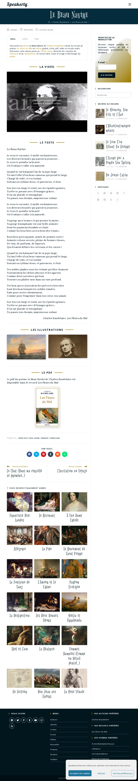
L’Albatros (96, 749)
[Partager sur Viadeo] (117, 199)
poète (12, 56)
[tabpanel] (47, 51)
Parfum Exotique (74, 584)
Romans (54, 754)
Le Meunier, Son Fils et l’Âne (117, 112)
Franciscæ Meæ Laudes (20, 518)
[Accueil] (49, 22)
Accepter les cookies (80, 773)
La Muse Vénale (74, 691)
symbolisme (55, 438)
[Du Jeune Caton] (100, 176)
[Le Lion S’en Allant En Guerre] (100, 145)
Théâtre (53, 759)
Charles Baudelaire (55, 45)
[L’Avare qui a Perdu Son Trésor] (100, 161)
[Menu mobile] (129, 4)
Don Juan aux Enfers (47, 694)
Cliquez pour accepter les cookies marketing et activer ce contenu (47, 102)
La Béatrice (47, 649)
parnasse (45, 438)
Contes (53, 729)
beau (31, 438)
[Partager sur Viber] (124, 193)
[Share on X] (36, 454)
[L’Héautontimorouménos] (100, 129)
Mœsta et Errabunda (74, 618)
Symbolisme (29, 53)
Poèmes (54, 749)
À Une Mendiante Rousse (103, 744)
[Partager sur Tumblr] (50, 454)
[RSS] (11, 726)
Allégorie (20, 549)
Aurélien (14, 30)
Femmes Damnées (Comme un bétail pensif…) (74, 656)
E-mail (102, 62)
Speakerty (17, 4)
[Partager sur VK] (98, 199)
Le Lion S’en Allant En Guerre (118, 144)
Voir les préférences (122, 773)
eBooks (53, 724)
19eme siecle (23, 438)
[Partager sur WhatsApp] (64, 454)
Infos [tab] (25, 39)
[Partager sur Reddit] (57, 454)
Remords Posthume (100, 759)
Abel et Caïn (19, 649)
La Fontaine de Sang (20, 584)
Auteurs (53, 719)
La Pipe (47, 549)
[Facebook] (11, 720)
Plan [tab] (37, 39)
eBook (39, 48)
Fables (53, 739)
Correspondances (100, 754)
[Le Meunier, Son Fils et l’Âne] (100, 113)
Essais (53, 734)
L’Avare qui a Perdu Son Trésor (118, 160)
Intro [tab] (12, 39)
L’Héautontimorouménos (118, 128)
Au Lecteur (19, 691)
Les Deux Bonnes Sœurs (47, 618)
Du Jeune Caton (117, 175)
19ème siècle (46, 51)
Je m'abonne (107, 75)
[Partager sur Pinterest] (43, 454)
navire (37, 438)
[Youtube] (35, 720)
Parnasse (14, 53)
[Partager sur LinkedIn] (117, 193)
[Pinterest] (23, 720)
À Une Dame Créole (74, 518)
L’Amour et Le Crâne (47, 584)
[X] (17, 720)
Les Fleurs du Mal (46, 30)
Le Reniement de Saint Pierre (74, 551)
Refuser (101, 773)
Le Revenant (47, 515)
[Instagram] (41, 720)
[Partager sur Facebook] (29, 454)
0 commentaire (121, 119)
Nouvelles (54, 744)
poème (25, 45)
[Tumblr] (29, 720)
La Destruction (20, 615)
